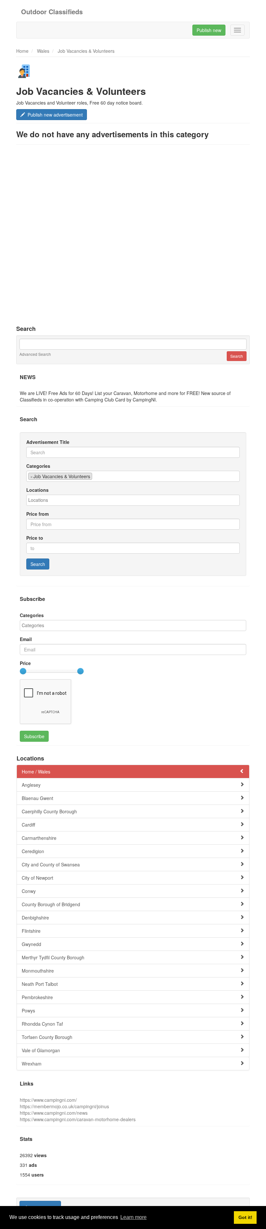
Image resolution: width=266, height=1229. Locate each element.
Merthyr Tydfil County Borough (53, 957)
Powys (28, 1010)
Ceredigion (33, 851)
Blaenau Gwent (37, 798)
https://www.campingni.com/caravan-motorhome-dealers (78, 1119)
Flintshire (31, 931)
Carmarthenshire (39, 838)
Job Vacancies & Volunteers (86, 51)
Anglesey (31, 785)
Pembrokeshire (37, 997)
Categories (38, 466)
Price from (37, 514)
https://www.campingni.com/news (54, 1113)
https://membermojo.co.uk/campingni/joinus (64, 1106)
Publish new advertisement (54, 114)
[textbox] (95, 476)
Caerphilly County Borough (49, 811)
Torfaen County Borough (47, 1037)
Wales (43, 51)
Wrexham (32, 1063)
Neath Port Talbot (40, 984)
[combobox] (133, 476)
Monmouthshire (38, 970)
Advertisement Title (47, 442)
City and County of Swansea (51, 864)
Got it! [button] (245, 1217)
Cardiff (28, 824)
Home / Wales (36, 771)
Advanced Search (35, 354)
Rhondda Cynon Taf (42, 1023)
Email (26, 639)
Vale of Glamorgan (41, 1050)
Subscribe (34, 736)
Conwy (29, 891)
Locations (37, 490)
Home (22, 51)
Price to (34, 538)
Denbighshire (35, 917)
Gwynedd (31, 944)
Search (37, 564)
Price (25, 663)
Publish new (209, 30)
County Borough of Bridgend (51, 904)
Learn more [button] (133, 1217)
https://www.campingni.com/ (48, 1100)
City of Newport (37, 877)
